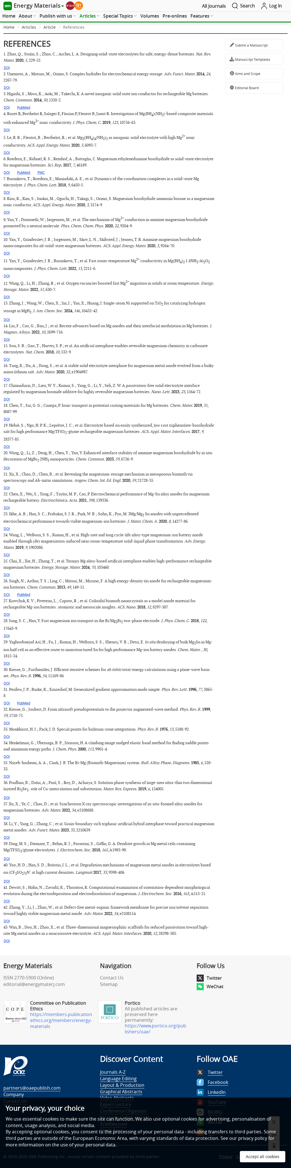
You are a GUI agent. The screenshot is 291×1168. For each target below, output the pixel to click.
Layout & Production (122, 1085)
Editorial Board (246, 87)
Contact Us (112, 978)
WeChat (215, 986)
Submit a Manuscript (251, 45)
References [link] (73, 27)
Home (8, 16)
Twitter (214, 978)
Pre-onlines (175, 16)
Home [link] (8, 27)
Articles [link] (29, 27)
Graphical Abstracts (121, 1091)
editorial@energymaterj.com (34, 984)
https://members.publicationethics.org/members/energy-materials (61, 1020)
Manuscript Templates (252, 59)
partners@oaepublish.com (32, 1088)
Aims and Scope (247, 73)
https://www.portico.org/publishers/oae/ (155, 1029)
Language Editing (118, 1078)
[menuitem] (9, 16)
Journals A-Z (113, 1072)
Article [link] (49, 27)
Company (13, 1094)
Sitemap (109, 984)
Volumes (149, 16)
